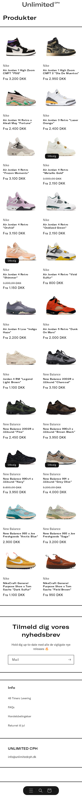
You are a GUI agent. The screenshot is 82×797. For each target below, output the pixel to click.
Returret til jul (16, 725)
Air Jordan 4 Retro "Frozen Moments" (16, 171)
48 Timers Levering (19, 698)
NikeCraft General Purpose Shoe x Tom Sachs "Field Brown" (57, 586)
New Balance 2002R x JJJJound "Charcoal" (58, 380)
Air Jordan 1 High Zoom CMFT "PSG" (19, 72)
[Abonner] (69, 659)
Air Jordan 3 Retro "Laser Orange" (60, 122)
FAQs (11, 707)
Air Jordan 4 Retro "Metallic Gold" (55, 171)
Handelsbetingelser (19, 716)
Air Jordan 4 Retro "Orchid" (15, 226)
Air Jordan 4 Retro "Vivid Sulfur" (60, 276)
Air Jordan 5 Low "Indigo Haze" (20, 331)
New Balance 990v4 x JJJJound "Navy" (18, 480)
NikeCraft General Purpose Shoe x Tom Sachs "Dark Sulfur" (17, 586)
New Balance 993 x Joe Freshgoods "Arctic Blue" (20, 535)
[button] (31, 790)
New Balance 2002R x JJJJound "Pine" (18, 430)
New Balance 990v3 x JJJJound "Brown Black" (59, 430)
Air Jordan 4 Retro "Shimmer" (15, 276)
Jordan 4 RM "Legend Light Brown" (17, 380)
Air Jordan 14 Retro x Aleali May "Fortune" (17, 122)
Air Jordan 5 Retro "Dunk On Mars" (60, 331)
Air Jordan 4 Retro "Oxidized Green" (55, 226)
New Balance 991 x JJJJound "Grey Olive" (57, 480)
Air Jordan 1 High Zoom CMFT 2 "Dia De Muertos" (61, 72)
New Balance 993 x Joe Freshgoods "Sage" (59, 535)
